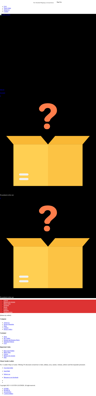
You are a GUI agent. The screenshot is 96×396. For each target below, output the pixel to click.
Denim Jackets (8, 312)
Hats (5, 357)
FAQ (5, 6)
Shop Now (59, 2)
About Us (7, 10)
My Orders (7, 338)
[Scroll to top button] (93, 387)
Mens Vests (7, 304)
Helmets (6, 310)
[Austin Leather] (5, 14)
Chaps (6, 309)
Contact (6, 11)
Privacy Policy (8, 329)
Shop (5, 326)
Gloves (6, 300)
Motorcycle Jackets (9, 302)
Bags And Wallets (9, 351)
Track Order (7, 8)
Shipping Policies (9, 341)
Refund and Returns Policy (12, 340)
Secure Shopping (9, 324)
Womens (6, 305)
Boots (5, 307)
